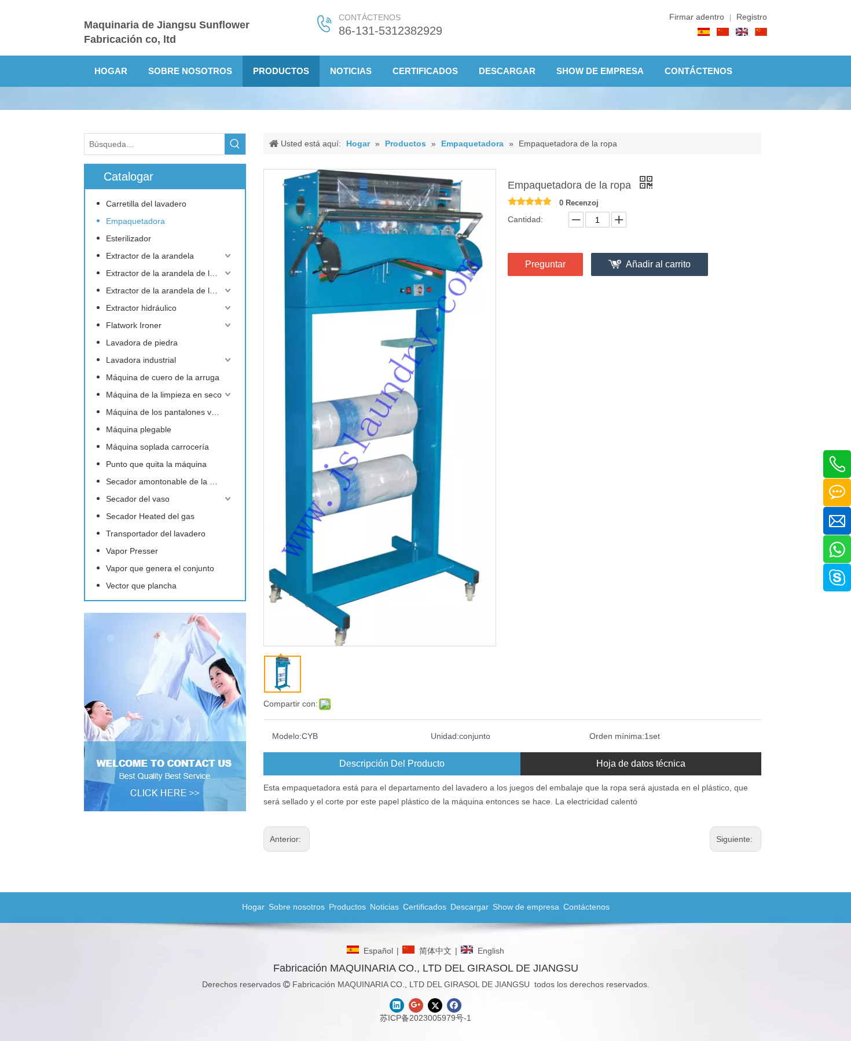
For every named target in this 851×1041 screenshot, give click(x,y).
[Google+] (416, 1005)
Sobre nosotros (297, 906)
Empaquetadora (135, 221)
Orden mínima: (616, 736)
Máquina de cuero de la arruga (162, 377)
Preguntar (545, 264)
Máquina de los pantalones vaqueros (169, 412)
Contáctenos (586, 906)
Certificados (424, 906)
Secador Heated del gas (150, 516)
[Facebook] (454, 1005)
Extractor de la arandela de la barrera (169, 273)
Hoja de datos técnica (640, 763)
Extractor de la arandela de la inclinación (169, 290)
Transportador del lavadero (156, 533)
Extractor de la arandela (150, 255)
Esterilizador (128, 238)
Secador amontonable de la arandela (169, 481)
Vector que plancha (141, 585)
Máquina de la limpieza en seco (164, 394)
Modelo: (287, 736)
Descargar (469, 906)
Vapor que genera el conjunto (160, 568)
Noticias (384, 906)
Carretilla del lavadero (146, 203)
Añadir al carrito (658, 264)
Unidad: (445, 736)
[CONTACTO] (165, 712)
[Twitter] (435, 1005)
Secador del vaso (138, 498)
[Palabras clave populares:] (235, 144)
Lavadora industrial (141, 360)
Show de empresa (526, 906)
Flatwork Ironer (134, 325)
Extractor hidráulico (141, 307)
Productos (347, 906)
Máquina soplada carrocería (157, 446)
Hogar (253, 906)
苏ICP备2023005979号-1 (425, 1017)
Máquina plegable (138, 429)
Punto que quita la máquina (156, 464)
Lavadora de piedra (142, 342)
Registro (751, 16)
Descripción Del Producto (392, 763)
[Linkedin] (397, 1005)
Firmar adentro (696, 16)
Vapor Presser (132, 551)
